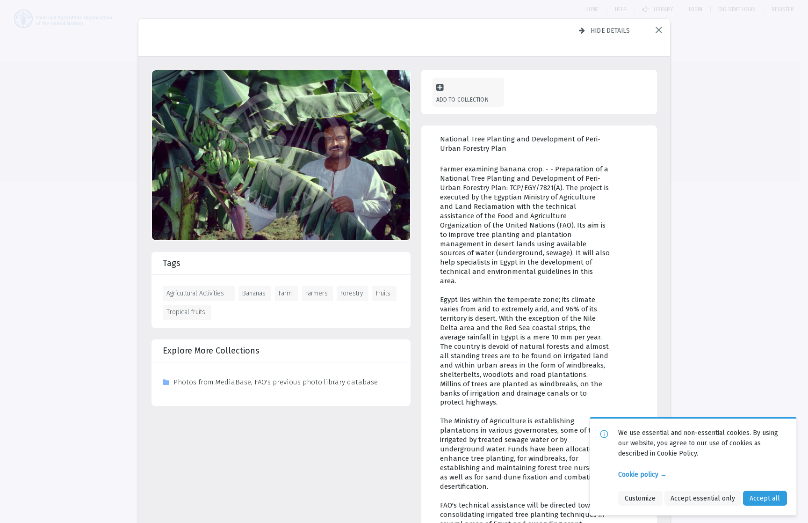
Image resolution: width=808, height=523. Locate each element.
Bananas (254, 293)
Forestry (351, 293)
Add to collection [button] (462, 99)
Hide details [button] (610, 30)
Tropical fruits (185, 312)
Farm (285, 293)
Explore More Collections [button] (211, 351)
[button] (658, 30)
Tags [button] (171, 263)
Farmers (316, 293)
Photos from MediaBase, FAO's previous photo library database (275, 382)
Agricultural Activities (195, 293)
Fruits (383, 293)
